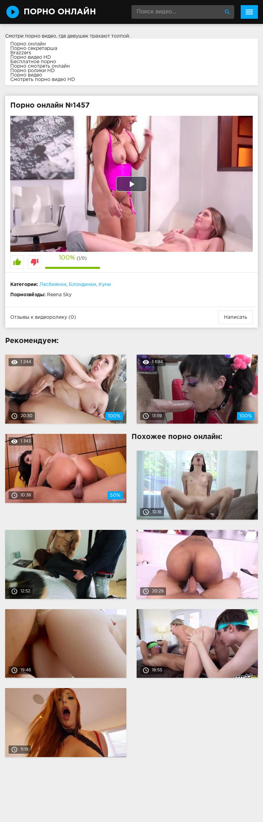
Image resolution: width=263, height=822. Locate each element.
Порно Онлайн (60, 12)
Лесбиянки (52, 285)
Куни (105, 285)
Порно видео (26, 75)
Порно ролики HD (32, 71)
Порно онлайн (28, 44)
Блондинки (82, 285)
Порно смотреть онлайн (40, 66)
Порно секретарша (33, 48)
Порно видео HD (30, 57)
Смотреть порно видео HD (42, 80)
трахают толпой (109, 36)
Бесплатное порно (33, 62)
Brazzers (20, 53)
